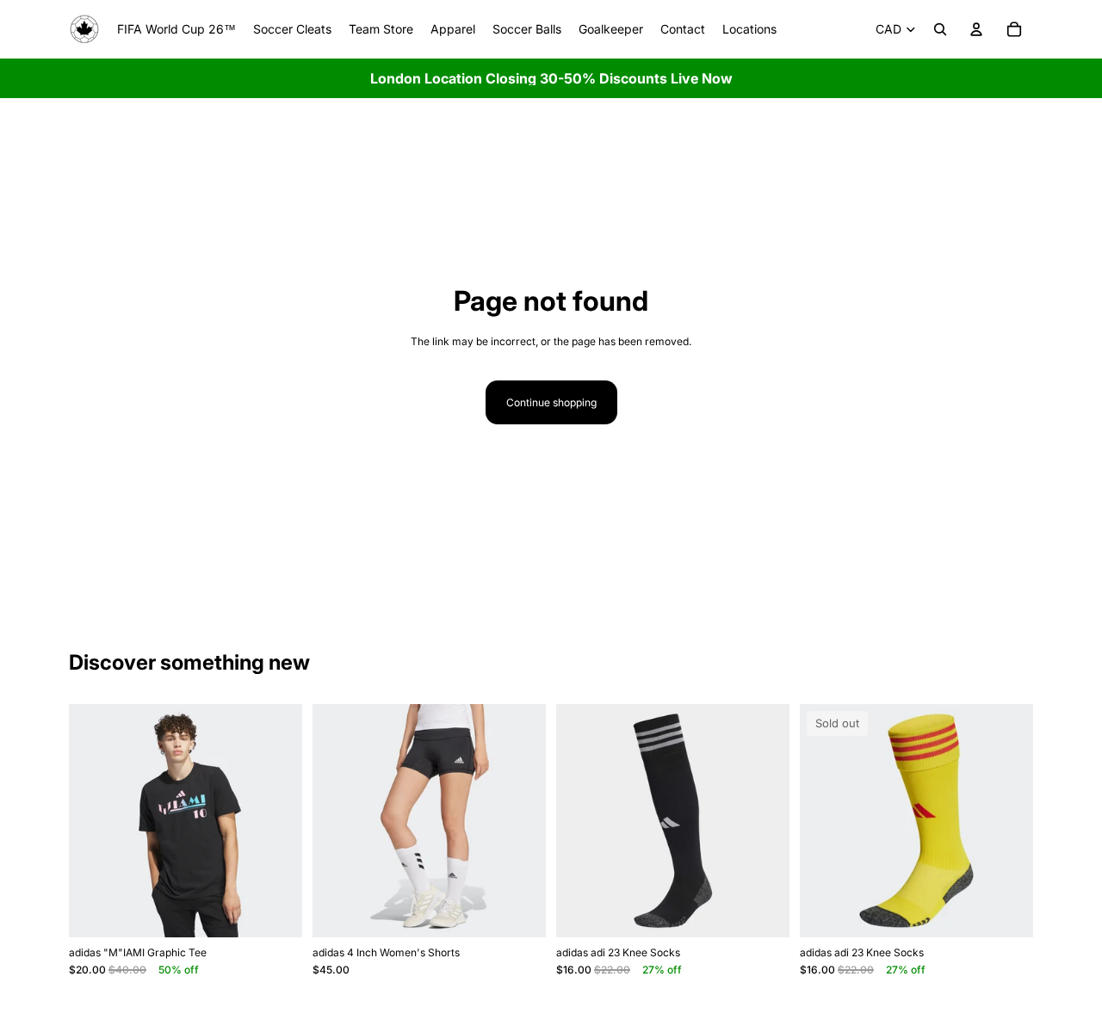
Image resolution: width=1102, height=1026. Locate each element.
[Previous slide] (95, 821)
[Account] (976, 29)
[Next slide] (276, 821)
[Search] (940, 29)
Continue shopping (551, 402)
